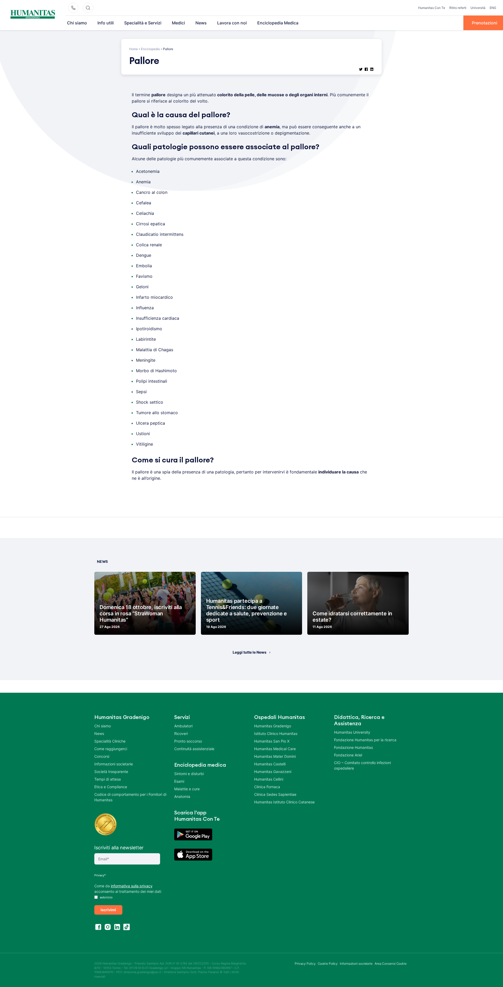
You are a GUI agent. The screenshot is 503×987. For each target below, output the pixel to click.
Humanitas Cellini (268, 779)
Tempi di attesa (107, 779)
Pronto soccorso (188, 741)
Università (478, 8)
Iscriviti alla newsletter (119, 847)
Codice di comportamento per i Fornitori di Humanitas (130, 797)
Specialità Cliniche (109, 741)
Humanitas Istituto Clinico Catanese (284, 802)
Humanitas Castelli (270, 764)
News (201, 22)
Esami (179, 781)
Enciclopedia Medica (277, 22)
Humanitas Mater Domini (275, 756)
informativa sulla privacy (131, 886)
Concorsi (101, 756)
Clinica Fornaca (267, 787)
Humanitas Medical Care (275, 748)
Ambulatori (183, 726)
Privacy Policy (305, 963)
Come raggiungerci (110, 748)
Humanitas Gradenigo (272, 726)
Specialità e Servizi (142, 22)
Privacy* (100, 875)
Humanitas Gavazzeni (272, 771)
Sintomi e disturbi (189, 773)
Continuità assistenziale (194, 748)
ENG (493, 8)
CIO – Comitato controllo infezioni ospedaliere (362, 765)
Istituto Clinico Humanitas (275, 733)
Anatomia (182, 796)
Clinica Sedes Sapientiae (275, 794)
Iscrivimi (108, 910)
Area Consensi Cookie (391, 963)
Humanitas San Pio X (271, 741)
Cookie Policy (328, 963)
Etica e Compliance (110, 787)
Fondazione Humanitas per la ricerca (365, 740)
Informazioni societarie (113, 764)
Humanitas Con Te (431, 8)
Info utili (105, 22)
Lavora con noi (232, 22)
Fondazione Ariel (348, 755)
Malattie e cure (187, 789)
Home (133, 49)
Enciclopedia (150, 49)
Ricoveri (181, 733)
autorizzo (106, 897)
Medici (178, 22)
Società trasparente (111, 771)
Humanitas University (352, 732)
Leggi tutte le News (249, 652)
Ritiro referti (457, 8)
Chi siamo (77, 22)
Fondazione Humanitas (353, 747)
